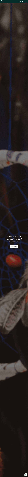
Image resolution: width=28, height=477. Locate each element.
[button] (20, 1)
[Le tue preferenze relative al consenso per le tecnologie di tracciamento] (25, 474)
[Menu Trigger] (26, 2)
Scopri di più (14, 246)
